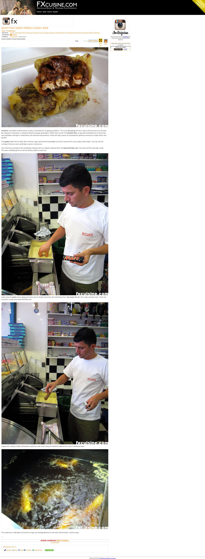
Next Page (93, 41)
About (44, 12)
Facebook (28, 550)
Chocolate (18, 33)
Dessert (12, 33)
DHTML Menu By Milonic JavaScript (107, 558)
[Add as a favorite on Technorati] (48, 550)
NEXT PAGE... (63, 540)
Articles (39, 12)
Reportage (97, 33)
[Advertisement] (118, 85)
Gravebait (85, 33)
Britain (91, 33)
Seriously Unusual (38, 33)
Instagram (126, 36)
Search (49, 12)
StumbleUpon (38, 550)
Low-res (100, 44)
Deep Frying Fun (27, 33)
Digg (16, 550)
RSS (125, 49)
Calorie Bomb (70, 33)
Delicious (9, 550)
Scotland (47, 33)
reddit (21, 550)
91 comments (14, 36)
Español (55, 12)
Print (105, 44)
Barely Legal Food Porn (58, 33)
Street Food (78, 33)
